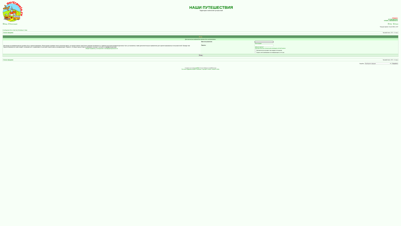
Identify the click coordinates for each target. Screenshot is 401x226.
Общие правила (90, 48)
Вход (5, 24)
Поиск (396, 24)
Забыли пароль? (259, 47)
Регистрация (13, 24)
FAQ (390, 24)
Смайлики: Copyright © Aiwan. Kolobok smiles (207, 69)
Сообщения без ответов (10, 30)
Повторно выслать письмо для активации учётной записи (270, 48)
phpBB (197, 68)
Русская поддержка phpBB (189, 69)
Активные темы (22, 30)
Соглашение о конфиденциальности (107, 48)
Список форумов (8, 32)
